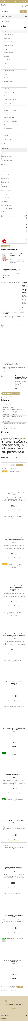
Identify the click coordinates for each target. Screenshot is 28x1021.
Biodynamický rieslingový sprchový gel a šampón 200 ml (21, 377)
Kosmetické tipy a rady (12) (10, 419)
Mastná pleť (5, 182)
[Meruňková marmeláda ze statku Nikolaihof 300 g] (14, 762)
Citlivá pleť (6, 56)
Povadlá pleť (5, 201)
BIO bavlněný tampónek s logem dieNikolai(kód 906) (14, 683)
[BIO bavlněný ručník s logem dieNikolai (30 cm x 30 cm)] (14, 716)
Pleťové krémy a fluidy (9, 92)
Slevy (3, 212)
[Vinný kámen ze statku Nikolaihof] (14, 903)
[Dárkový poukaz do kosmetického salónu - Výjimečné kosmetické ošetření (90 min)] (14, 621)
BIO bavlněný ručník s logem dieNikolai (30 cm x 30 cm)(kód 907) (14, 729)
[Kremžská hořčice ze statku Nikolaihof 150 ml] (14, 808)
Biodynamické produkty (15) (10, 414)
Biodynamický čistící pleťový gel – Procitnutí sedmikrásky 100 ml (12, 270)
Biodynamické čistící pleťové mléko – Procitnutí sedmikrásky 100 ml (18, 255)
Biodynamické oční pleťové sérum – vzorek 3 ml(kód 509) (14, 961)
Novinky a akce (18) (8, 421)
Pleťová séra (7, 95)
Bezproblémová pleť (8, 52)
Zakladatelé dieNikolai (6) (9, 428)
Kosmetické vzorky (8, 45)
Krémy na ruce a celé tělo (10, 99)
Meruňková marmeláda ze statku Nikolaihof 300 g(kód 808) (14, 776)
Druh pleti (6, 49)
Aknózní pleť (7, 59)
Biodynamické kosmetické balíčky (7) (12, 416)
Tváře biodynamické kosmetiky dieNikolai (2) (14, 423)
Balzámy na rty (7, 103)
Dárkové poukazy (8, 128)
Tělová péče (6, 106)
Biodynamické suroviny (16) (10, 412)
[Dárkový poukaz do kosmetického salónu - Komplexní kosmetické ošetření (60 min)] (14, 573)
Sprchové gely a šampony (10, 110)
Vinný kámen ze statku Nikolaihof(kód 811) (14, 915)
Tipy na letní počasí (8, 34)
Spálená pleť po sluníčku (9, 81)
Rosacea (6, 67)
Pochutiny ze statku (8, 132)
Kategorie (5, 400)
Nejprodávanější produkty (9, 249)
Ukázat (16, 457)
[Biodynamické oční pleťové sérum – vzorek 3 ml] (14, 948)
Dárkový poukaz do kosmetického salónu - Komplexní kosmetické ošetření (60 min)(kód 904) (14, 588)
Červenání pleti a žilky (9, 70)
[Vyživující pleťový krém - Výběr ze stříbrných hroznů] (13, 325)
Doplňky (6, 135)
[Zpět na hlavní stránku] (2, 21)
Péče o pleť (6, 85)
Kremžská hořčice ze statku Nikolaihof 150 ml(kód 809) (14, 822)
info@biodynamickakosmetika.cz (15, 1004)
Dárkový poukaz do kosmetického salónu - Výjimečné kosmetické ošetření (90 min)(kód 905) (14, 636)
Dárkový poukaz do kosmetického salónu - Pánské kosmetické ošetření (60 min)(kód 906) (14, 870)
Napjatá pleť (5, 197)
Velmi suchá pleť (6, 190)
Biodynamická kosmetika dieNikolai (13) (13, 409)
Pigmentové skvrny (8, 77)
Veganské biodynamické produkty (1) (12, 426)
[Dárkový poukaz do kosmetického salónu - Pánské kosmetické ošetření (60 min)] (14, 855)
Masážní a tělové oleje (9, 117)
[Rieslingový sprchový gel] (7, 376)
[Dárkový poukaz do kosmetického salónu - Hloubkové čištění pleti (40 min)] (14, 526)
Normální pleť (5, 174)
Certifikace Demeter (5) (9, 407)
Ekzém (5, 63)
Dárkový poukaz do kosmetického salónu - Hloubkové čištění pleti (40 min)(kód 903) (14, 540)
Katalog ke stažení (7, 208)
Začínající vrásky (6, 205)
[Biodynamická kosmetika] (6, 6)
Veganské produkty (8, 139)
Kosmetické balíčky (8, 41)
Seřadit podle (4, 457)
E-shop (4, 31)
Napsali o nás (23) (7, 404)
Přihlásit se (23, 1)
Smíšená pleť (5, 178)
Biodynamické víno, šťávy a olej (11, 121)
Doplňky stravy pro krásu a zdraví (11, 124)
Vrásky (5, 74)
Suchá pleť (4, 186)
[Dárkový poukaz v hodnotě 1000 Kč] (14, 480)
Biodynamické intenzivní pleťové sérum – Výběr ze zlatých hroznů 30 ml (14, 363)
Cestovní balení (7, 38)
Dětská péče (7, 114)
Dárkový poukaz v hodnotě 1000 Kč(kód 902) (14, 493)
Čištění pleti (6, 88)
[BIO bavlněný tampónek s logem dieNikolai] (14, 669)
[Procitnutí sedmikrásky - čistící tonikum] (11, 282)
